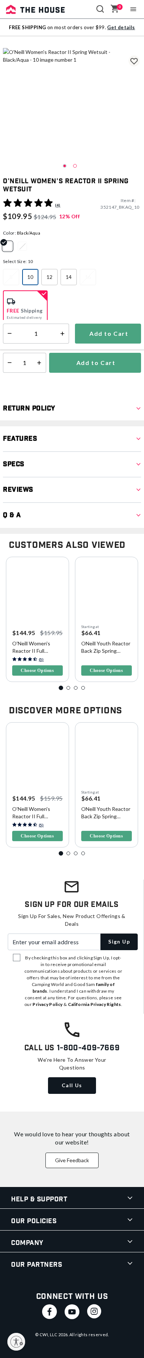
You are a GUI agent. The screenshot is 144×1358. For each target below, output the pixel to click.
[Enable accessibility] (16, 1342)
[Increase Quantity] (40, 362)
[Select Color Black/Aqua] (10, 246)
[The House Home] (35, 9)
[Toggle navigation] (133, 9)
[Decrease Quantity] (8, 362)
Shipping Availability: (30, 339)
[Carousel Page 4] (83, 688)
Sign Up (119, 941)
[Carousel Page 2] (68, 688)
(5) (41, 659)
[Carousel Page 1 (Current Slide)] (61, 688)
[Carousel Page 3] (76, 688)
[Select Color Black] (25, 246)
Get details (121, 27)
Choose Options (37, 670)
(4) (57, 205)
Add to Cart (95, 362)
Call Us (72, 1085)
